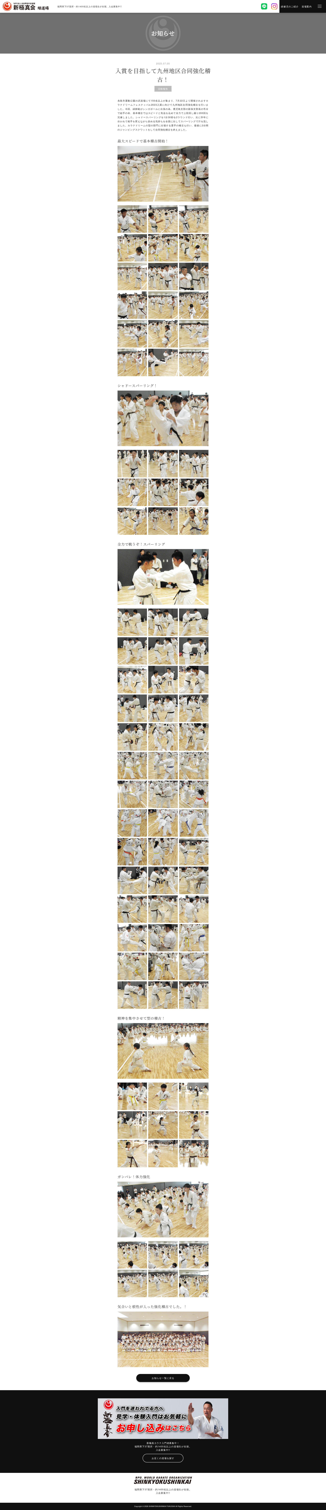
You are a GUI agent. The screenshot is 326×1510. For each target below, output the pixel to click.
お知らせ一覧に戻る (163, 1378)
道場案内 (307, 6)
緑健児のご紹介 (290, 6)
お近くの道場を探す (163, 1458)
